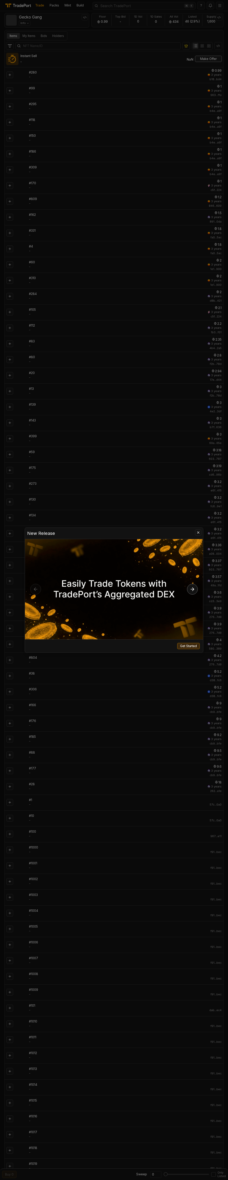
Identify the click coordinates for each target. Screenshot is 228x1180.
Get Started (188, 646)
